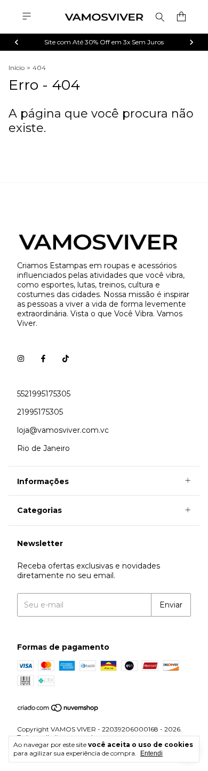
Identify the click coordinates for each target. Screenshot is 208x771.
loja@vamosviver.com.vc (63, 430)
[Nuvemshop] (58, 710)
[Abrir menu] (26, 16)
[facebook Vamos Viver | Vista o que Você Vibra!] (43, 358)
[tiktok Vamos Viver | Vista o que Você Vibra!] (65, 358)
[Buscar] (160, 16)
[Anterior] (17, 42)
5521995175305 (43, 394)
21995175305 (40, 412)
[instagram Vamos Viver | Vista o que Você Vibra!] (21, 358)
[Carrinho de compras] (181, 16)
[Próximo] (191, 42)
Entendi (151, 753)
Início (17, 68)
